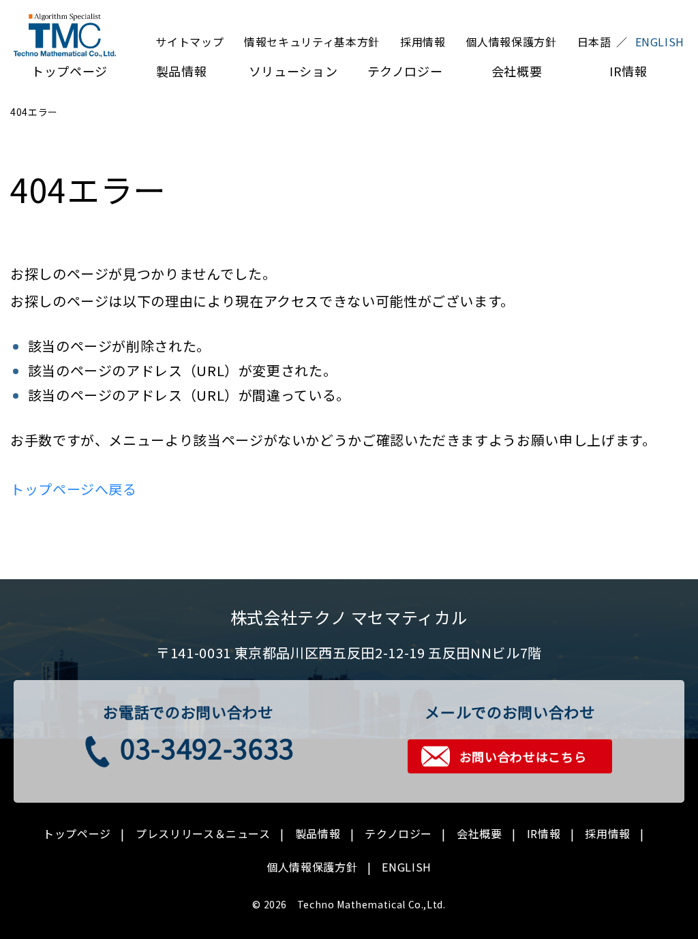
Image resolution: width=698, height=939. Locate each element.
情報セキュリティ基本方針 (312, 41)
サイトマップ (189, 41)
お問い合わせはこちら (522, 756)
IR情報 (628, 71)
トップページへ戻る (73, 489)
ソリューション (293, 71)
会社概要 (517, 71)
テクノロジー (405, 71)
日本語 (594, 41)
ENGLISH (406, 867)
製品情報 (181, 71)
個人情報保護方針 (511, 41)
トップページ (69, 71)
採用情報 (423, 41)
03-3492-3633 (207, 747)
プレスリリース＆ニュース (203, 833)
